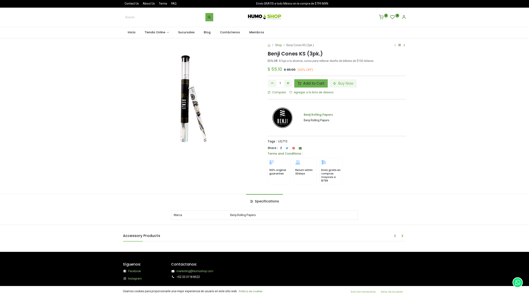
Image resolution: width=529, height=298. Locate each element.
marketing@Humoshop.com (194, 271)
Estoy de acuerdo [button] (392, 291)
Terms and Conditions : (285, 153)
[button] (394, 236)
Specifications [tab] (266, 201)
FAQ (173, 3)
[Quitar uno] (272, 83)
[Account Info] (404, 17)
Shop (278, 45)
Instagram (135, 278)
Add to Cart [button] (313, 83)
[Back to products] (399, 45)
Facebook (134, 271)
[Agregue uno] (288, 83)
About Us (149, 3)
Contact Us (132, 3)
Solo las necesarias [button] (363, 291)
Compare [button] (279, 92)
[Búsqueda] (209, 17)
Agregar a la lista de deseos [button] (314, 92)
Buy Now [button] (345, 83)
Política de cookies (250, 291)
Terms (163, 3)
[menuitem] (131, 32)
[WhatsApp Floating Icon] (517, 282)
